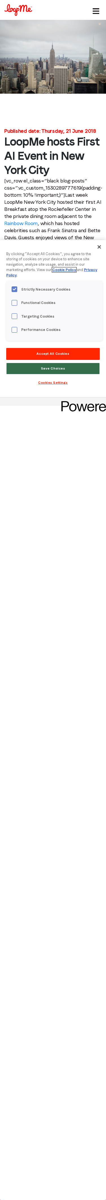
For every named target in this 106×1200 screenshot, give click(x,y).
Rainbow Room (21, 223)
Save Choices (53, 368)
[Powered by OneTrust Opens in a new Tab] (81, 402)
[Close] (99, 247)
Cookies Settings (53, 383)
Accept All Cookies (52, 354)
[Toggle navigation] (95, 10)
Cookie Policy (64, 270)
